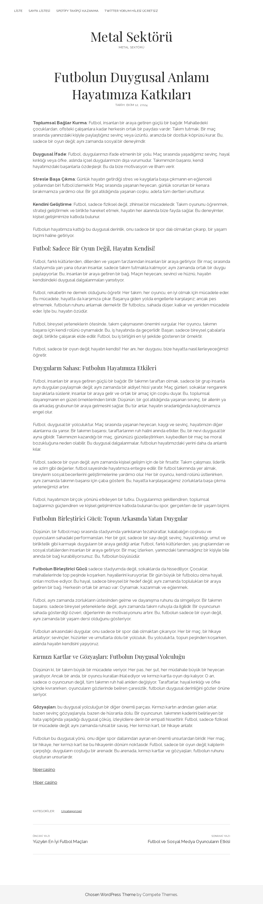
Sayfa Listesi (39, 11)
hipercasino (44, 769)
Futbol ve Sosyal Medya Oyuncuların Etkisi (189, 841)
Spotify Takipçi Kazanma (77, 11)
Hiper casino (45, 782)
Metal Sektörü (131, 36)
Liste (18, 11)
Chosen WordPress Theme (110, 894)
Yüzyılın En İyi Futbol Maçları (60, 841)
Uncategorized (71, 811)
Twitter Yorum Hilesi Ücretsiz (131, 11)
